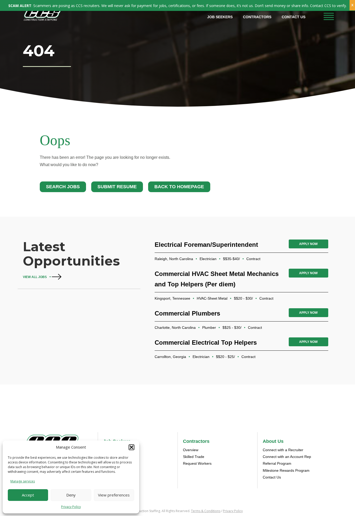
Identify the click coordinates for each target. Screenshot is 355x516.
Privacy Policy (71, 507)
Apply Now (308, 244)
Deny (71, 495)
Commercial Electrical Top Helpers (206, 342)
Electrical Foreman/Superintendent (206, 244)
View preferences (114, 495)
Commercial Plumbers (187, 313)
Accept (28, 495)
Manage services (22, 481)
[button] (131, 447)
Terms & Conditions (205, 511)
